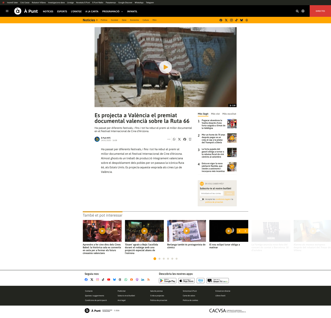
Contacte (89, 291)
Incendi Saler (12, 2)
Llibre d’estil (220, 296)
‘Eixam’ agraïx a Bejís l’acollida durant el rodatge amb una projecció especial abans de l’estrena (141, 248)
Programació (110, 11)
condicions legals (223, 199)
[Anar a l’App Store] (186, 280)
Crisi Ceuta (24, 2)
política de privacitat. (214, 202)
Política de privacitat (158, 300)
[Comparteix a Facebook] (184, 139)
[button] (154, 258)
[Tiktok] (236, 20)
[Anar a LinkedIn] (143, 279)
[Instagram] (231, 20)
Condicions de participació (96, 300)
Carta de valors (189, 296)
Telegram (150, 2)
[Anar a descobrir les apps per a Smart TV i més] (217, 280)
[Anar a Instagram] (98, 279)
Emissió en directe (222, 291)
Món (154, 20)
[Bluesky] (241, 20)
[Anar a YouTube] (109, 279)
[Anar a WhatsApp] (126, 279)
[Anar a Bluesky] (115, 279)
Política (104, 20)
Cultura (146, 20)
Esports (62, 11)
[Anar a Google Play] (167, 280)
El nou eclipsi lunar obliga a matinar (224, 246)
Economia (134, 20)
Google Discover (125, 2)
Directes (320, 11)
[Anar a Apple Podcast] (138, 279)
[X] (226, 20)
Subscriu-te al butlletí (126, 296)
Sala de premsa (156, 291)
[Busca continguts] (297, 11)
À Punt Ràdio (97, 2)
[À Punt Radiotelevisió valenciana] (98, 310)
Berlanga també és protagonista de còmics (186, 246)
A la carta (91, 11)
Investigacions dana (56, 2)
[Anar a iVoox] (132, 279)
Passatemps (111, 2)
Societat (114, 20)
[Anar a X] (92, 279)
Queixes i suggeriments (94, 296)
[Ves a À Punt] (26, 11)
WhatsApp (139, 2)
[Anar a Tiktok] (103, 279)
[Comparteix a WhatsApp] (174, 139)
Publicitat (122, 291)
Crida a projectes (157, 296)
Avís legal (122, 300)
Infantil (132, 11)
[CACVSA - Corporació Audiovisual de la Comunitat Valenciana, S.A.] (227, 310)
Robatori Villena (39, 2)
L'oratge (70, 2)
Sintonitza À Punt (190, 291)
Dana (124, 20)
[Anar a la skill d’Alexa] (200, 280)
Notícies (48, 11)
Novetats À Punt (83, 2)
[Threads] (247, 20)
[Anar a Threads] (121, 279)
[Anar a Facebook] (87, 279)
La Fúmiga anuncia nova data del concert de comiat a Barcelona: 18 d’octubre (269, 247)
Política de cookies (190, 300)
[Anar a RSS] (149, 279)
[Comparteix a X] (179, 139)
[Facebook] (221, 20)
